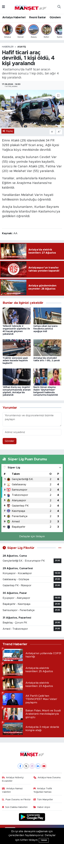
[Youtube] (43, 766)
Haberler (8, 47)
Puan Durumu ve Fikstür (18, 799)
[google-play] (32, 817)
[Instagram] (32, 766)
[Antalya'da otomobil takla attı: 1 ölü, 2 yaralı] (47, 347)
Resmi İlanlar (37, 17)
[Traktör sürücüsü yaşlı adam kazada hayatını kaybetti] (17, 347)
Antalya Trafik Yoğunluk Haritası (42, 790)
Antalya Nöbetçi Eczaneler (13, 779)
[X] (26, 766)
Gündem (55, 17)
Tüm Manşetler (45, 799)
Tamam (44, 840)
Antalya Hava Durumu (49, 777)
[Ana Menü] (3, 7)
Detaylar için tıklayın (32, 536)
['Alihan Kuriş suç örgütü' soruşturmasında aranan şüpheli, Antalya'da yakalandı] (17, 376)
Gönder (9, 441)
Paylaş (9, 131)
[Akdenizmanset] (31, 6)
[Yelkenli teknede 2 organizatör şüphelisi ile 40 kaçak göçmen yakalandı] (17, 315)
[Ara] (59, 7)
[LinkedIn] (38, 766)
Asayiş (21, 47)
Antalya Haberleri (14, 17)
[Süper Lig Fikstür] (59, 548)
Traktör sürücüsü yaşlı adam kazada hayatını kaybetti (15, 360)
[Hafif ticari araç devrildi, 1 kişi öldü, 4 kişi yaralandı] (32, 108)
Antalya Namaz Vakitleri (12, 790)
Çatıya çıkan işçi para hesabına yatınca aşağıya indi (45, 329)
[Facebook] (20, 766)
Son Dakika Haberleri (16, 807)
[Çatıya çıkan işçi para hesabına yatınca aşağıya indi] (47, 315)
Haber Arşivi (43, 807)
